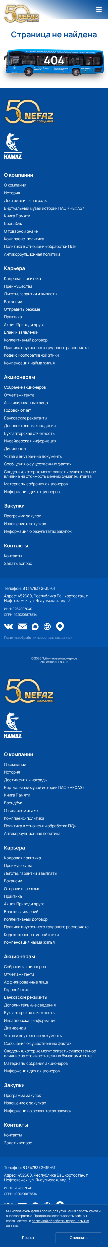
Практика (13, 316)
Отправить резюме (22, 309)
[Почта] (22, 627)
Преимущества (18, 286)
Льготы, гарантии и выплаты (30, 293)
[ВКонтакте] (8, 627)
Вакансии (13, 301)
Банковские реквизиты (25, 418)
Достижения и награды (25, 200)
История (12, 193)
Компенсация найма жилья (29, 363)
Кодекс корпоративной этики (31, 355)
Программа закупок (22, 516)
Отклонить (79, 1237)
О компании (15, 185)
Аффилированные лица (26, 402)
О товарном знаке (21, 231)
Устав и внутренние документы (33, 456)
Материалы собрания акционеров (36, 484)
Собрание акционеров (25, 387)
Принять (29, 1237)
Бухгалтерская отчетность (29, 433)
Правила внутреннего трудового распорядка (46, 347)
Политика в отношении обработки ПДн (40, 246)
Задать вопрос (18, 563)
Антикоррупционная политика (32, 254)
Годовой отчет (17, 410)
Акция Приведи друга (24, 324)
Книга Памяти (17, 216)
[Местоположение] (60, 627)
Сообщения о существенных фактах (37, 464)
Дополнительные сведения (30, 425)
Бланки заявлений (21, 332)
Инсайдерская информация (30, 441)
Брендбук (13, 223)
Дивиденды (15, 448)
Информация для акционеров (32, 491)
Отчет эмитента (19, 395)
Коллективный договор (25, 340)
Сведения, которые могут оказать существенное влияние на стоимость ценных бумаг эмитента (50, 474)
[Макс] (35, 627)
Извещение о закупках (25, 523)
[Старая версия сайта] (47, 627)
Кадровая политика (22, 278)
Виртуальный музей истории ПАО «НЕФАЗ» (44, 208)
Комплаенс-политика (24, 238)
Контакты (13, 555)
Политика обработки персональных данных (38, 638)
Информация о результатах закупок (38, 531)
